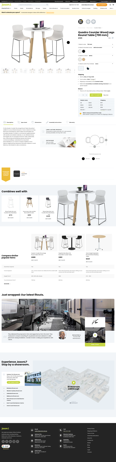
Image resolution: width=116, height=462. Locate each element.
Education (30, 1)
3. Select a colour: (85, 55)
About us (67, 1)
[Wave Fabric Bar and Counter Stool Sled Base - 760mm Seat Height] (48, 202)
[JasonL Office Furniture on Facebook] (6, 441)
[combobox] (33, 4)
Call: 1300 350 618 (11, 379)
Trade (24, 1)
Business (10, 1)
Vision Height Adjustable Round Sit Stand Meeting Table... (92, 254)
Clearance (75, 1)
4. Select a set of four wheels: (88, 64)
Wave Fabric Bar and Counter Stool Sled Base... (48, 212)
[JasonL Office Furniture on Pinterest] (17, 441)
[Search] (47, 4)
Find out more (50, 12)
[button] (113, 4)
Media (89, 442)
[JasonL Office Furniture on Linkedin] (10, 441)
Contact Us (90, 440)
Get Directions (13, 382)
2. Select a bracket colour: (90, 47)
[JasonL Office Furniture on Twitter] (3, 441)
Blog (88, 445)
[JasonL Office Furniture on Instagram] (14, 441)
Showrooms (83, 1)
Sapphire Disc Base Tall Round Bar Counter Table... (65, 253)
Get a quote (102, 5)
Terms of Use (90, 433)
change (93, 79)
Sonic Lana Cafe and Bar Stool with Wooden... (29, 212)
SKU (109, 38)
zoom (38, 42)
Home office (18, 1)
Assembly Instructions (93, 435)
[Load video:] (95, 335)
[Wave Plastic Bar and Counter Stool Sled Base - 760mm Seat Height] (11, 202)
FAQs (88, 447)
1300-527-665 (75, 4)
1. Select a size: (85, 44)
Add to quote (96, 95)
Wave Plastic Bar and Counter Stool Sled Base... (10, 212)
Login (88, 449)
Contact (102, 109)
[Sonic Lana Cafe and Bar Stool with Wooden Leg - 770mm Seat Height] (29, 202)
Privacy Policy (90, 428)
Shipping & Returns (92, 431)
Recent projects (59, 1)
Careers (89, 452)
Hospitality (38, 1)
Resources (93, 1)
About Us (89, 438)
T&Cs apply (107, 91)
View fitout (95, 344)
